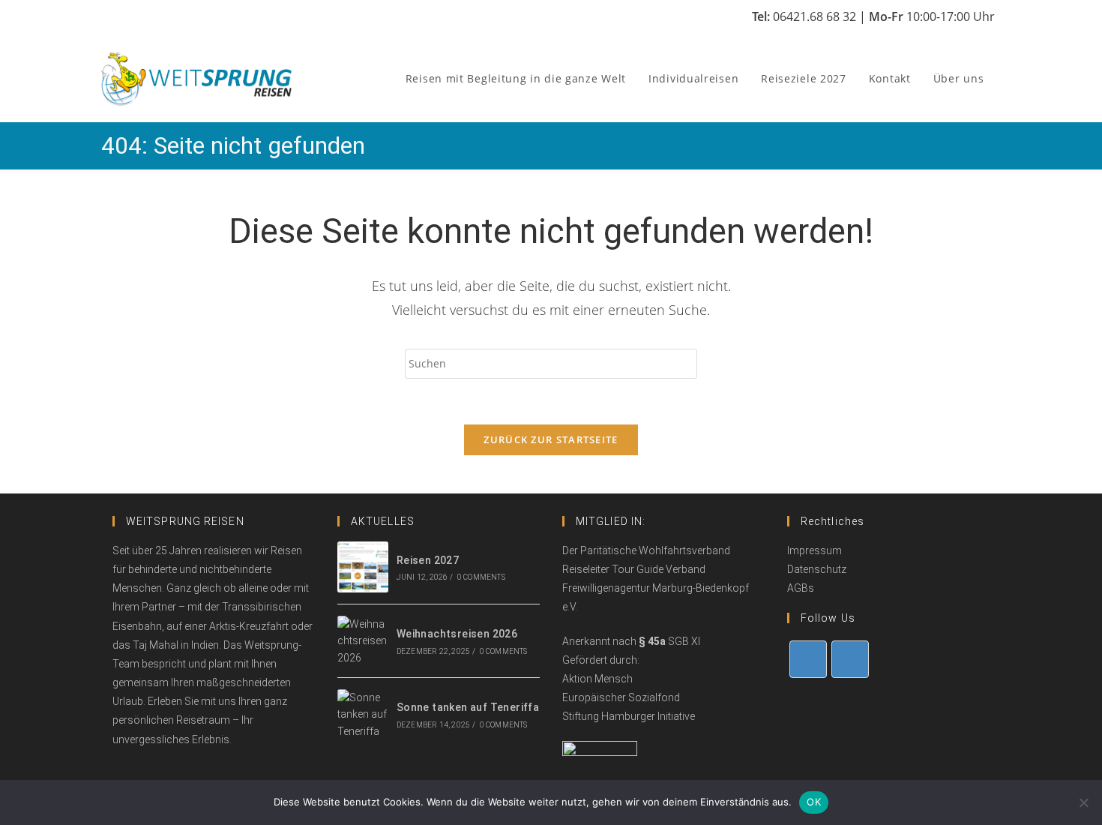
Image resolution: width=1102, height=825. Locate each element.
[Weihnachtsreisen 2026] (362, 641)
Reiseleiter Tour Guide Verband (633, 569)
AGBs (800, 588)
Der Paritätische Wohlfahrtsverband (646, 550)
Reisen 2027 (428, 560)
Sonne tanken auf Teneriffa (468, 707)
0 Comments (481, 577)
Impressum (814, 550)
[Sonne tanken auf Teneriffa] (362, 714)
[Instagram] (850, 659)
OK (814, 802)
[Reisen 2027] (362, 567)
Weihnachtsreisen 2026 (457, 634)
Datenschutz (816, 569)
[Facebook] (808, 659)
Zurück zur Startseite (551, 439)
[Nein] (1083, 802)
